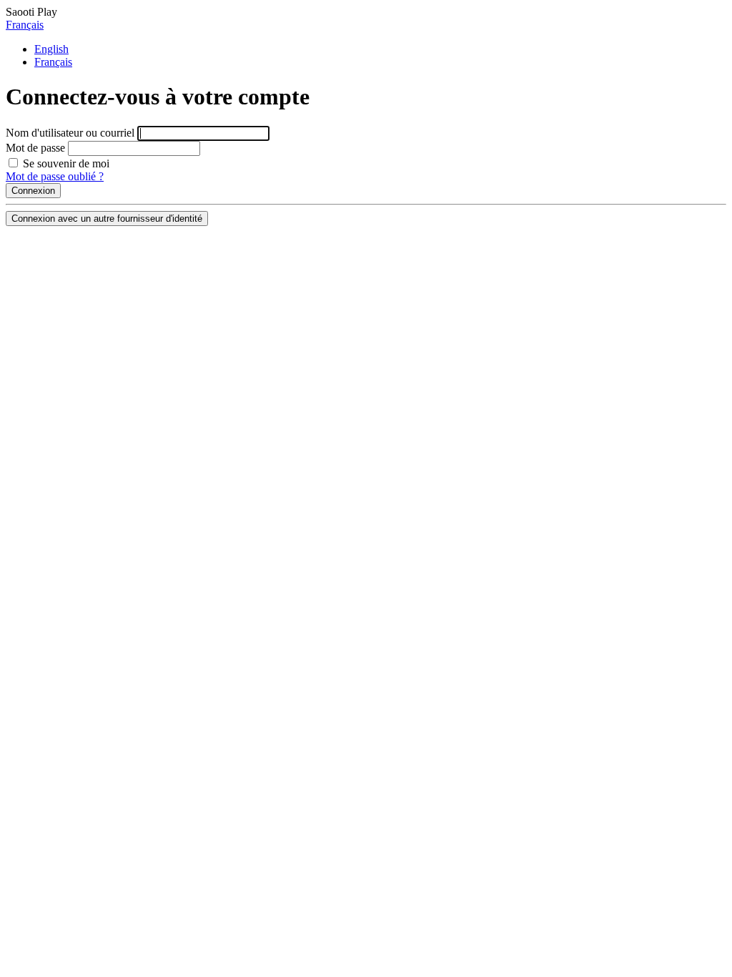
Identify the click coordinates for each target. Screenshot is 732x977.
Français (25, 25)
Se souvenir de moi (64, 163)
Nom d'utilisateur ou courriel (70, 133)
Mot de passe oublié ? (55, 176)
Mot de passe (35, 148)
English (51, 49)
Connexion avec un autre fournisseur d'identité (106, 218)
